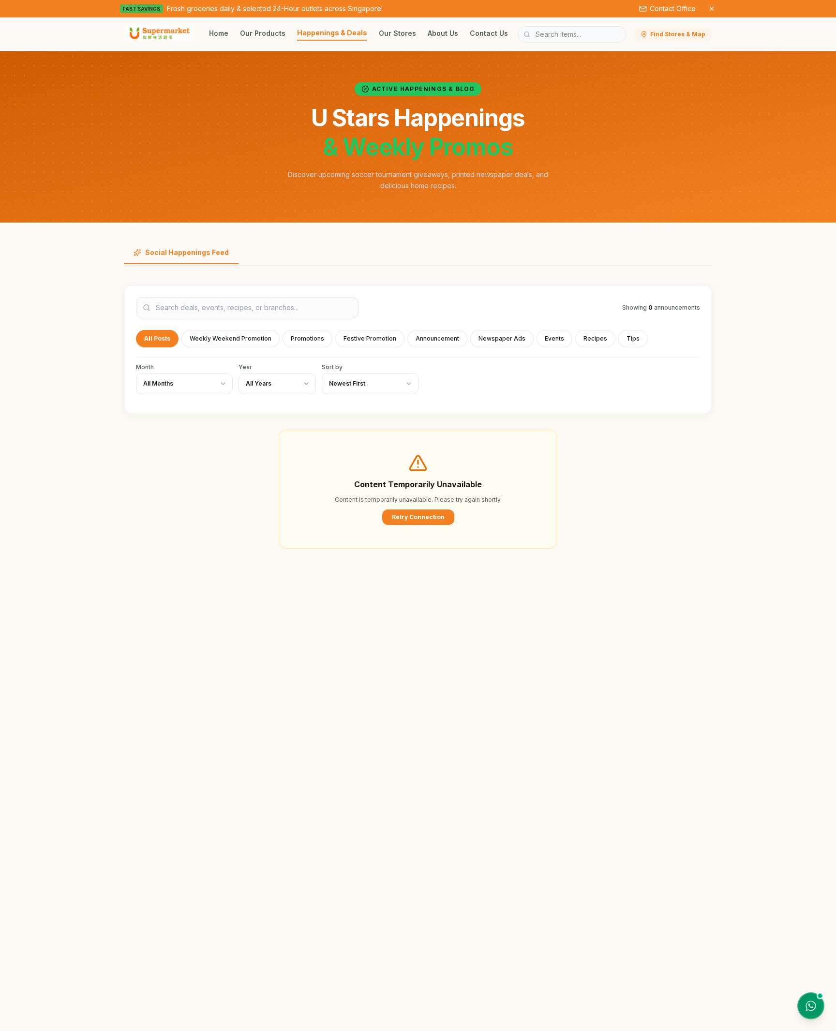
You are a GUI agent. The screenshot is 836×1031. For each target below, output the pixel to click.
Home (218, 33)
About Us (443, 33)
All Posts (157, 338)
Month (145, 367)
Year (245, 367)
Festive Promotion (369, 338)
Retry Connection (418, 517)
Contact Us (489, 33)
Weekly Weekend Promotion (230, 338)
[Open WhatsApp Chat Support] (810, 1005)
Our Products (262, 33)
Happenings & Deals (332, 33)
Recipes (595, 338)
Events (554, 338)
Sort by (332, 367)
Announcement (437, 338)
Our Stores (397, 33)
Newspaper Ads (501, 338)
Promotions (307, 338)
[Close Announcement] (711, 8)
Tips (633, 338)
